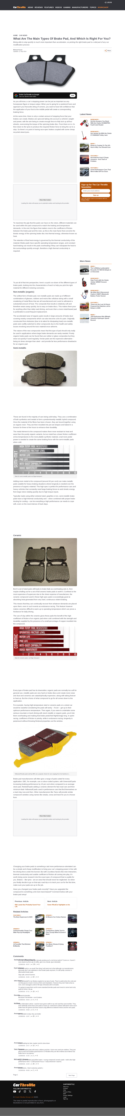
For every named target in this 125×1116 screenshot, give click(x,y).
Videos (58, 7)
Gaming (67, 7)
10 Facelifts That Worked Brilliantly (21, 945)
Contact (65, 1088)
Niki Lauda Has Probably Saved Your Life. (27, 905)
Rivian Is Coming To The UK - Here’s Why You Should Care (101, 146)
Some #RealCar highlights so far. (58, 905)
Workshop (103, 7)
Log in (109, 2)
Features (49, 7)
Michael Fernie (17, 50)
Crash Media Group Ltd (24, 1097)
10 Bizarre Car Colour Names (56, 917)
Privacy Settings (67, 1095)
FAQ (64, 1090)
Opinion (48, 915)
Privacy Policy (85, 199)
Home (15, 35)
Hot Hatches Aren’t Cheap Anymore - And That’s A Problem (100, 159)
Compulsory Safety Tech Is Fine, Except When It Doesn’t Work (56, 932)
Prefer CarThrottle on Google (29, 94)
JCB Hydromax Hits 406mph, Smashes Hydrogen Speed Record (101, 318)
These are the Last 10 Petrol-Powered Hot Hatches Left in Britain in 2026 (100, 306)
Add (72, 95)
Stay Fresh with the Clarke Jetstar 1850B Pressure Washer (100, 282)
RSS (64, 1093)
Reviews (39, 7)
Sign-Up (65, 1098)
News (30, 7)
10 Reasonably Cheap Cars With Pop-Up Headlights (22, 931)
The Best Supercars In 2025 (22, 917)
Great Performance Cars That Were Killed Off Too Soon (101, 170)
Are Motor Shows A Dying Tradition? (55, 945)
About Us (66, 1086)
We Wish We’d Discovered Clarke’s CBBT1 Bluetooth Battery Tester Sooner (100, 294)
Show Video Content (45, 200)
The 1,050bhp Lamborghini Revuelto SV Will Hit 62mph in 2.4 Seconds (101, 270)
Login (64, 1097)
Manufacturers (80, 7)
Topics (93, 7)
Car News (23, 35)
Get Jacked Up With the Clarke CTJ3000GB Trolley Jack (101, 134)
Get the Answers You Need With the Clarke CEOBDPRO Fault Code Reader (100, 123)
